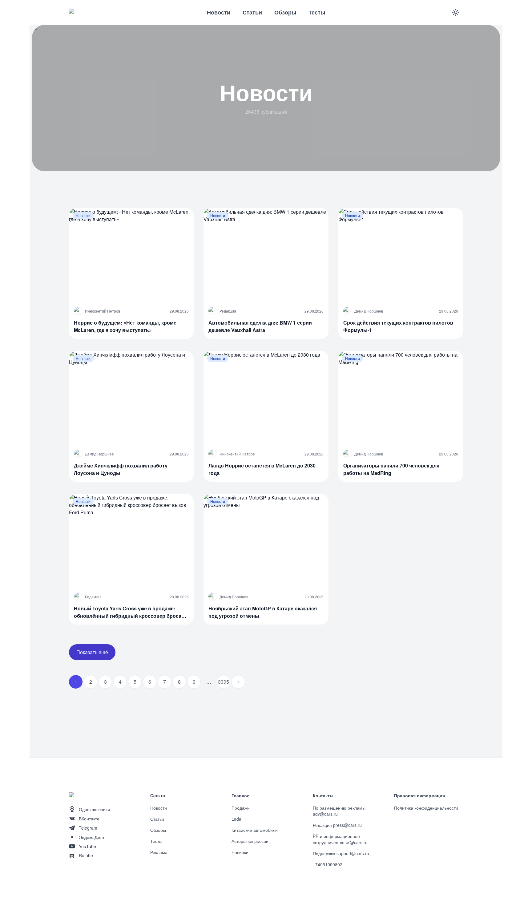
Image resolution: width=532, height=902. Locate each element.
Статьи (252, 12)
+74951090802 (327, 864)
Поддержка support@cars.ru (341, 853)
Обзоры (285, 12)
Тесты (316, 12)
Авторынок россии (250, 841)
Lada (236, 819)
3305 (223, 681)
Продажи (241, 808)
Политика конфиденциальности (426, 808)
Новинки (240, 852)
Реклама (158, 852)
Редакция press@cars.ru (337, 825)
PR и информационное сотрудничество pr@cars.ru (340, 839)
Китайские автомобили (255, 830)
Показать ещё (92, 652)
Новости (218, 12)
